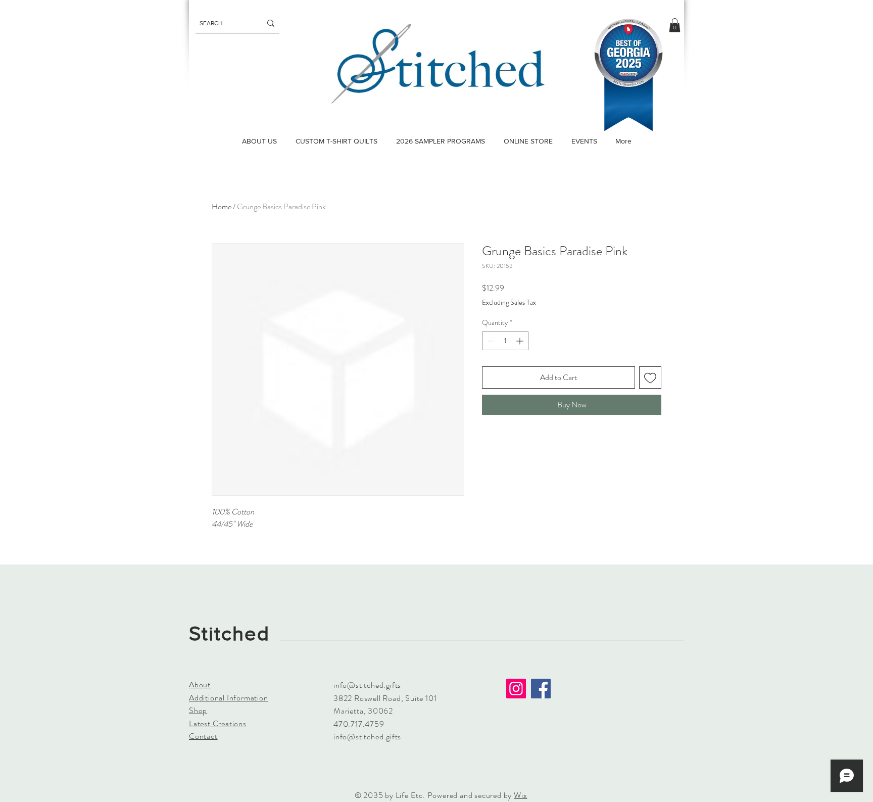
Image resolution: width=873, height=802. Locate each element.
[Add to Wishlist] (650, 377)
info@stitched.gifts (367, 685)
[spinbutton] (505, 341)
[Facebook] (541, 688)
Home (221, 206)
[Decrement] (489, 341)
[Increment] (520, 341)
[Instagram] (516, 688)
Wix (520, 795)
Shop (198, 710)
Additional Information (228, 697)
